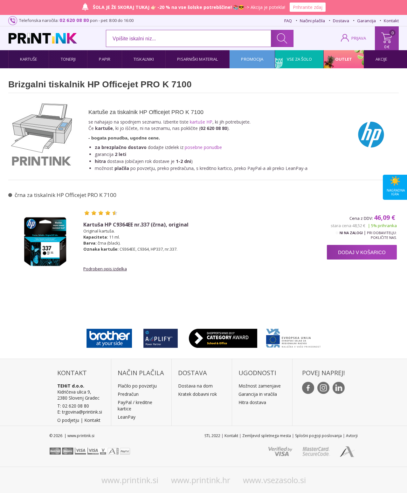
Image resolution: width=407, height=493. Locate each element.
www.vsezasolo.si (274, 480)
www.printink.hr (200, 480)
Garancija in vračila (257, 394)
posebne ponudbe (203, 147)
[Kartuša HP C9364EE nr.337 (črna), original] (45, 241)
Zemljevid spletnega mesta (266, 435)
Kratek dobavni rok (197, 394)
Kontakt (391, 21)
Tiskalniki (144, 59)
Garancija (366, 21)
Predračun (128, 394)
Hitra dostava (252, 402)
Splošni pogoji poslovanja (318, 435)
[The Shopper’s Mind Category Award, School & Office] (223, 337)
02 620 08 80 (74, 20)
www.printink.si (129, 480)
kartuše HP (201, 122)
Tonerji (68, 59)
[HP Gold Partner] (160, 337)
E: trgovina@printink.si (79, 412)
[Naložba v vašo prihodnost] (293, 337)
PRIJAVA (358, 38)
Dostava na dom (195, 386)
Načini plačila (312, 21)
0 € (387, 47)
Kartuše (29, 59)
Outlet (343, 59)
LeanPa (125, 417)
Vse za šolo (299, 59)
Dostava (341, 21)
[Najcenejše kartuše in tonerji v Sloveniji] (42, 38)
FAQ (288, 21)
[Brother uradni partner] (109, 337)
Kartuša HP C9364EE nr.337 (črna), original (136, 225)
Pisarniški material (197, 59)
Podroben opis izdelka (105, 269)
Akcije (382, 59)
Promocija (252, 59)
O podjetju (68, 420)
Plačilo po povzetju (137, 386)
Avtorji (352, 435)
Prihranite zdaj (307, 7)
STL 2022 (212, 435)
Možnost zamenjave (259, 386)
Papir (104, 59)
